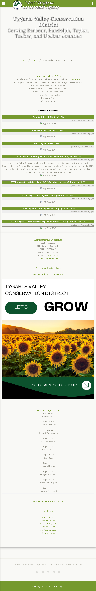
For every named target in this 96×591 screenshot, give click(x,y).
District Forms (48, 533)
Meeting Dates (48, 526)
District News (48, 517)
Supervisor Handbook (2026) (48, 501)
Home (24, 60)
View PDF (51, 123)
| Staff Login (58, 586)
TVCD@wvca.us (51, 255)
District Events (48, 520)
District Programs (48, 523)
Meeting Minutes (48, 530)
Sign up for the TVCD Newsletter (48, 274)
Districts (34, 60)
